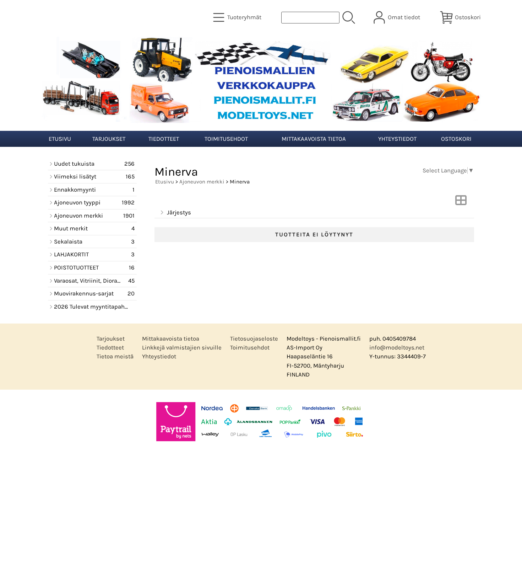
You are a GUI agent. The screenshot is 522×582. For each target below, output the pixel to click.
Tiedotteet (163, 138)
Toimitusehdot (226, 138)
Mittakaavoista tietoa (314, 138)
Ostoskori (456, 138)
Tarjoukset (108, 138)
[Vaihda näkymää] (461, 202)
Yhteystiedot (397, 138)
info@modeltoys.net (396, 347)
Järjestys (179, 212)
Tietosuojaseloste (254, 338)
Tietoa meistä (115, 356)
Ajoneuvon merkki (201, 181)
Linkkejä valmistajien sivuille (182, 347)
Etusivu (60, 138)
